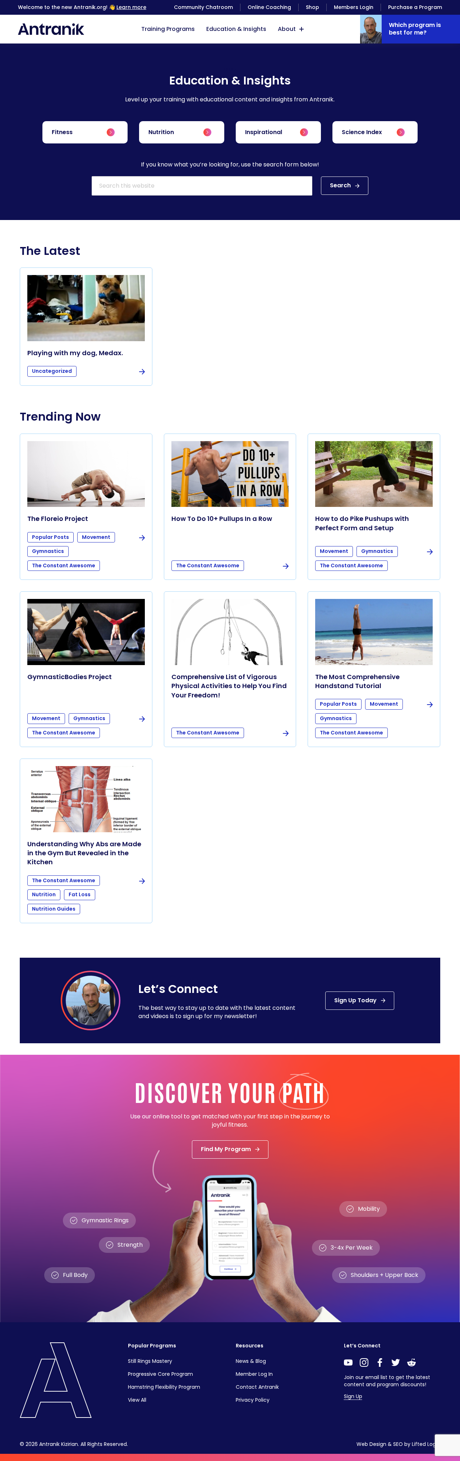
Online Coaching (269, 7)
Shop (312, 7)
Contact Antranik (257, 1387)
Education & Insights (236, 29)
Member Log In (254, 1374)
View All (137, 1399)
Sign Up (353, 1396)
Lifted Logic (426, 1444)
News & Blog (251, 1361)
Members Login (353, 7)
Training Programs (168, 29)
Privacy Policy (253, 1399)
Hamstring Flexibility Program (164, 1387)
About (287, 29)
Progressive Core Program (160, 1374)
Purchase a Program (415, 7)
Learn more (131, 7)
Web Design (371, 1444)
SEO (398, 1444)
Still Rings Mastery (150, 1361)
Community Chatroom (203, 7)
